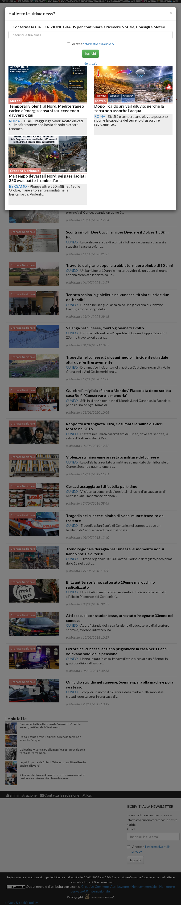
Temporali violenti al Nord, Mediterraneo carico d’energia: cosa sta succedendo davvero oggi (46, 110)
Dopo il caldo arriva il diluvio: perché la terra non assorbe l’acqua (129, 108)
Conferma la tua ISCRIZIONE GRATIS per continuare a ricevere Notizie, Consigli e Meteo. (89, 27)
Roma (14, 121)
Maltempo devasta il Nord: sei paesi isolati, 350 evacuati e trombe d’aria (47, 178)
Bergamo (18, 186)
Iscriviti (90, 53)
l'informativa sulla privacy (98, 44)
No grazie (90, 63)
